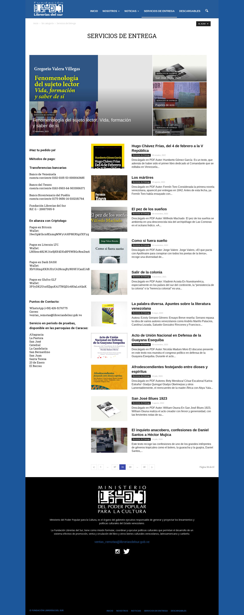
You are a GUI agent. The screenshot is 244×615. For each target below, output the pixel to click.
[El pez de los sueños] (109, 219)
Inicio (35, 23)
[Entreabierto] (180, 129)
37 (115, 467)
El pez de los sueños (149, 209)
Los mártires (142, 177)
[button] (207, 11)
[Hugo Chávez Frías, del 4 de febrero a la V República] (107, 156)
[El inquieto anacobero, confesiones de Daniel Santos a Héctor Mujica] (109, 440)
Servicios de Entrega (44, 115)
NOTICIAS (130, 11)
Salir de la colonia (147, 272)
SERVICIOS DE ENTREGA (159, 11)
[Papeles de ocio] (180, 102)
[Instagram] (117, 552)
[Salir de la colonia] (109, 282)
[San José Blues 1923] (180, 75)
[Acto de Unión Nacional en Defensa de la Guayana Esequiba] (109, 345)
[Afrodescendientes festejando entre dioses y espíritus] (109, 377)
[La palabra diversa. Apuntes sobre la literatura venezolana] (109, 314)
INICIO (94, 11)
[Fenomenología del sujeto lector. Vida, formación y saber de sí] (90, 95)
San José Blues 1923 (149, 398)
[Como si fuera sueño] (109, 250)
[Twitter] (126, 552)
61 (144, 467)
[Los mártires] (109, 187)
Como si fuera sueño (149, 241)
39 (130, 467)
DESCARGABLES (189, 11)
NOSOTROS (110, 11)
